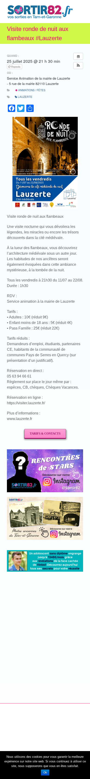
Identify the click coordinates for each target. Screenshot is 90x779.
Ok (45, 772)
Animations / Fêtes (31, 90)
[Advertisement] (45, 625)
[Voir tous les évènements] (78, 56)
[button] (78, 65)
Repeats (15, 66)
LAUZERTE (25, 97)
